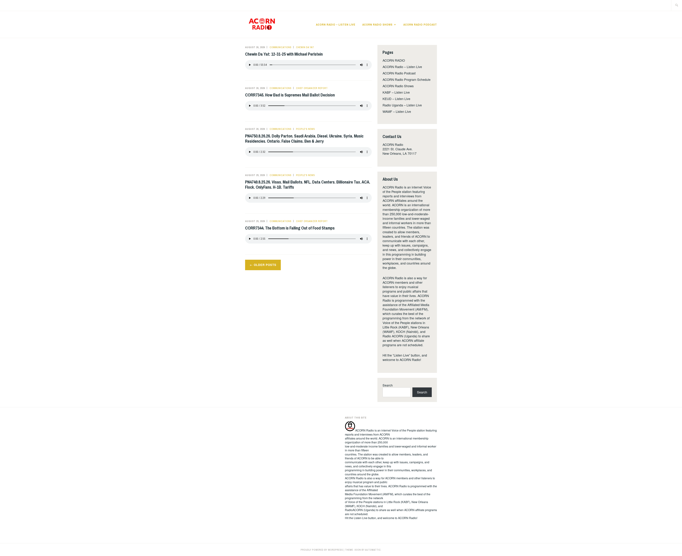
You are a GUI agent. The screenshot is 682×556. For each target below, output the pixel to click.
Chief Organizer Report (312, 88)
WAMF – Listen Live (397, 111)
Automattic (373, 549)
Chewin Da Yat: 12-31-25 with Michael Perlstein (284, 54)
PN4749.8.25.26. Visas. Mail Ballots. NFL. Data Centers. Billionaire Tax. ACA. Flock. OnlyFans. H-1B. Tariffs (307, 184)
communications (280, 47)
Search (388, 385)
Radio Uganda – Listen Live (402, 105)
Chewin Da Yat (305, 47)
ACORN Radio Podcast (420, 24)
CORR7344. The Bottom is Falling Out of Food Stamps (290, 228)
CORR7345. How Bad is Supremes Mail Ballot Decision (290, 95)
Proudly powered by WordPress (322, 549)
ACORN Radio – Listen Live (335, 24)
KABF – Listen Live (396, 92)
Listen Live (360, 518)
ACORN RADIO (394, 60)
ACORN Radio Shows (377, 24)
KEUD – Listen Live (396, 98)
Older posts (265, 265)
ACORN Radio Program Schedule (407, 79)
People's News (305, 129)
